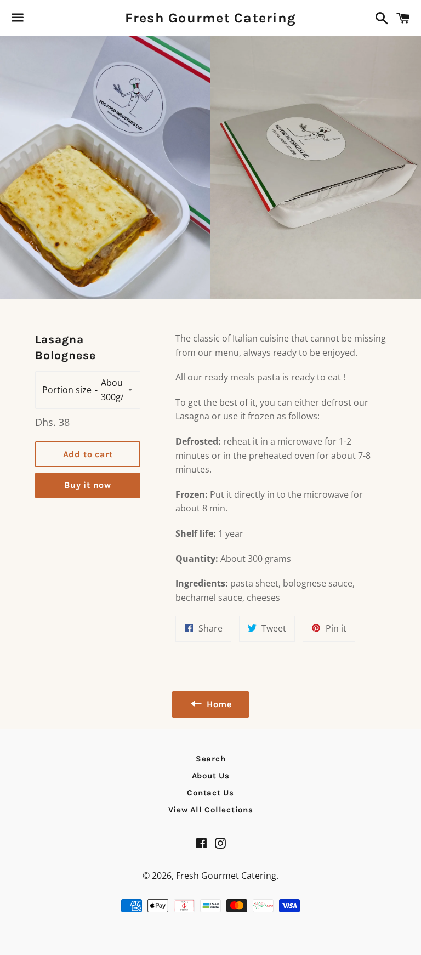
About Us (211, 776)
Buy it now (87, 485)
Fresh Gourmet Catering (211, 18)
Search (211, 759)
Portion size (67, 390)
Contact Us (210, 793)
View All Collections (210, 810)
